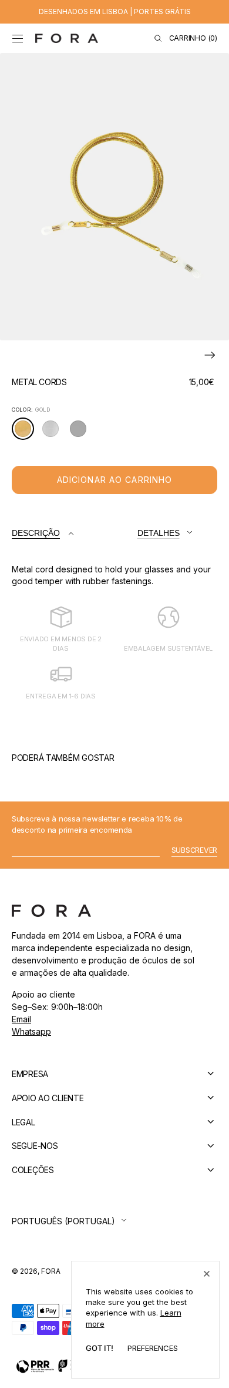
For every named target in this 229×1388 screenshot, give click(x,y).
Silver (54, 432)
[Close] (206, 1273)
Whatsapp (31, 1031)
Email (21, 1019)
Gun (81, 432)
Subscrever (194, 850)
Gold (26, 432)
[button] (18, 38)
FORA (50, 1271)
